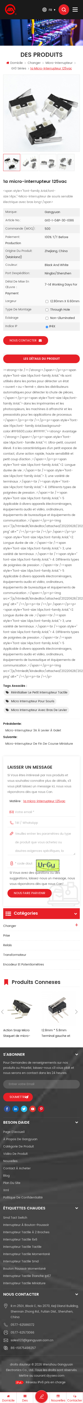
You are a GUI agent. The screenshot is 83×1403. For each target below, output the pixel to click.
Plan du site (11, 1182)
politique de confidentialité (23, 1197)
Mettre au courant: (41, 1375)
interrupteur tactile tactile (22, 1246)
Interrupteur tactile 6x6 (20, 1239)
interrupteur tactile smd (21, 1261)
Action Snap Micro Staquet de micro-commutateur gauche (19, 1033)
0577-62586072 (22, 1324)
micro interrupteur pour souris (32, 701)
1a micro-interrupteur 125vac (44, 801)
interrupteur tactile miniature (24, 1283)
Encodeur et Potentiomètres (23, 964)
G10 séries (18, 68)
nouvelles (10, 1161)
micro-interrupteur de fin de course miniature (39, 743)
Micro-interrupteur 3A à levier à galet (33, 730)
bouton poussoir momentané (24, 1268)
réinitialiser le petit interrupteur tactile (39, 692)
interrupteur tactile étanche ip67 (27, 1276)
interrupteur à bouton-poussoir (26, 1225)
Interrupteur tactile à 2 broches (26, 1232)
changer (34, 62)
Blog (6, 1175)
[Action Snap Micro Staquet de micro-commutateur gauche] (20, 1008)
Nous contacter (23, 340)
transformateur (14, 954)
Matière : (37, 801)
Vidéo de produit (15, 1153)
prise (6, 935)
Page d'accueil (13, 1131)
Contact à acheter (17, 1168)
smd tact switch (15, 1217)
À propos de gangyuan (20, 1139)
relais (7, 945)
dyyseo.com (55, 1375)
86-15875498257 (23, 1348)
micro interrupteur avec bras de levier (39, 710)
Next (76, 1012)
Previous (2, 1012)
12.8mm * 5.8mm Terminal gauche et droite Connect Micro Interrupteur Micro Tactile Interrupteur (57, 1033)
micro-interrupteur (59, 62)
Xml (6, 1190)
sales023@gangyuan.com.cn (32, 1340)
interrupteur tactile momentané (26, 1254)
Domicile (16, 62)
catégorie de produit (18, 1146)
